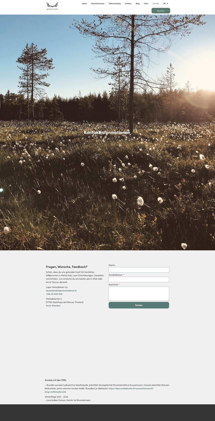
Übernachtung (115, 3)
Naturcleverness (97, 3)
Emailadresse (116, 275)
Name (112, 265)
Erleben (128, 3)
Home (84, 3)
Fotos (146, 3)
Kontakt (156, 3)
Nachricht (114, 284)
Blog (138, 3)
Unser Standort (53, 305)
